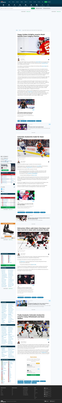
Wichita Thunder (10, 342)
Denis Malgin (5, 202)
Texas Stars (9, 317)
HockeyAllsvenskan (5, 362)
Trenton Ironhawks (10, 338)
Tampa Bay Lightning (11, 279)
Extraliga (10, 262)
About (35, 390)
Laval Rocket (3, 322)
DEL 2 (3, 378)
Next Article (33, 132)
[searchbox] (18, 8)
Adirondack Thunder (4, 326)
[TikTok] (7, 156)
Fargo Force (2, 354)
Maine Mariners (3, 343)
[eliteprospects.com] (3, 2)
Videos (22, 1)
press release (44, 66)
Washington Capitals (11, 285)
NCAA (10, 373)
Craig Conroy (30, 91)
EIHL (9, 364)
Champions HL (4, 370)
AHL (3, 256)
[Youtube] (6, 156)
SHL (3, 361)
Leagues (17, 1)
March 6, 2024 (34, 175)
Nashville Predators (4, 286)
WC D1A (4, 381)
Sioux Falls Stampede (11, 352)
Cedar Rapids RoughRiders (3, 348)
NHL (3, 255)
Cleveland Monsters (4, 310)
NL (9, 261)
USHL (10, 255)
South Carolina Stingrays (10, 334)
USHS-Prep (12, 180)
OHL (3, 262)
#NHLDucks (23, 261)
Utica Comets (10, 320)
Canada (1, 390)
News (17, 30)
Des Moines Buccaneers (4, 351)
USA (1, 391)
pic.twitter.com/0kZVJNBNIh (32, 173)
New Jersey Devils (10, 269)
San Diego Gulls (10, 311)
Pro (42, 1)
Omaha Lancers (10, 350)
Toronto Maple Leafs (11, 280)
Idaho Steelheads (3, 337)
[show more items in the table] (14, 184)
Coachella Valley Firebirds (3, 312)
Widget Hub (35, 389)
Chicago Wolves (3, 309)
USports (10, 377)
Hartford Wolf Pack (3, 317)
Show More (8, 207)
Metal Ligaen (4, 368)
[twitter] (48, 59)
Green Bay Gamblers (4, 355)
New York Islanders (10, 270)
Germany (2, 393)
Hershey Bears (3, 320)
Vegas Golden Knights (11, 284)
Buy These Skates (7, 236)
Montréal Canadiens (4, 285)
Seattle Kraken (10, 277)
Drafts (26, 1)
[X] (2, 156)
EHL (3, 369)
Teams (13, 1)
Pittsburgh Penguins (11, 275)
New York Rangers (10, 271)
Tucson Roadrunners (11, 319)
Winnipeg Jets (10, 286)
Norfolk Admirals (10, 327)
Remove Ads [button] (59, 11)
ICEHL (3, 382)
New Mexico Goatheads (11, 326)
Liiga (11, 177)
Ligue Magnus (11, 363)
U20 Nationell (4, 363)
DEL (3, 377)
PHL (9, 368)
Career (35, 398)
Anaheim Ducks (3, 269)
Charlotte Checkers (4, 308)
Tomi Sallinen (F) (4, 177)
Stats (9, 1)
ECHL (3, 257)
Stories (30, 1)
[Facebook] (1, 156)
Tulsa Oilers (9, 340)
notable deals (43, 352)
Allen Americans (3, 327)
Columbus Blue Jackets (4, 277)
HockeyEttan (4, 364)
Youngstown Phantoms (11, 357)
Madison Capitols (10, 348)
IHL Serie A (10, 362)
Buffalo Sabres (3, 271)
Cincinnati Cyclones (4, 331)
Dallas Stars (3, 278)
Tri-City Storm (10, 353)
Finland (1, 392)
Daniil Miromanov (45, 63)
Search (33, 8)
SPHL (10, 372)
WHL (3, 261)
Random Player (39, 8)
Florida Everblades (3, 332)
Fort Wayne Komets (4, 333)
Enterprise (35, 397)
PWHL (10, 381)
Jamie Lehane (6, 159)
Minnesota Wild (3, 284)
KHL (9, 257)
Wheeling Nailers (10, 341)
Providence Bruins (10, 308)
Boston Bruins (3, 270)
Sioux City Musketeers (11, 351)
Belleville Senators (3, 306)
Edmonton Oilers (3, 280)
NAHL (10, 256)
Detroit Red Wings (3, 279)
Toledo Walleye (10, 337)
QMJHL (3, 263)
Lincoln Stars (3, 356)
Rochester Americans (11, 309)
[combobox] (18, 8)
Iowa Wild (2, 321)
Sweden (2, 389)
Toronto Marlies (10, 318)
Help (34, 391)
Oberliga (4, 379)
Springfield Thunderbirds (10, 314)
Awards (35, 1)
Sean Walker (39, 166)
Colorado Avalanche (4, 276)
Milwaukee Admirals (10, 306)
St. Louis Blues (10, 278)
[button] (48, 5)
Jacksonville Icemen (4, 339)
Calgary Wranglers (3, 307)
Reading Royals (10, 331)
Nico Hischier (5, 205)
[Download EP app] (8, 167)
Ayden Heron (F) (4, 180)
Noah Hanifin (38, 61)
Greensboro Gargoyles (4, 334)
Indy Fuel (2, 338)
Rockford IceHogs (10, 310)
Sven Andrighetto (5, 199)
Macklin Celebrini (5, 200)
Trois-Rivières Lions (10, 339)
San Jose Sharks (10, 276)
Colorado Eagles (3, 313)
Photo (35, 393)
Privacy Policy (36, 392)
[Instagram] (4, 156)
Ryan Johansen (29, 167)
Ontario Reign (10, 307)
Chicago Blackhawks (4, 275)
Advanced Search (47, 8)
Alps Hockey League (11, 361)
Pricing (39, 1)
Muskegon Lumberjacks (11, 349)
